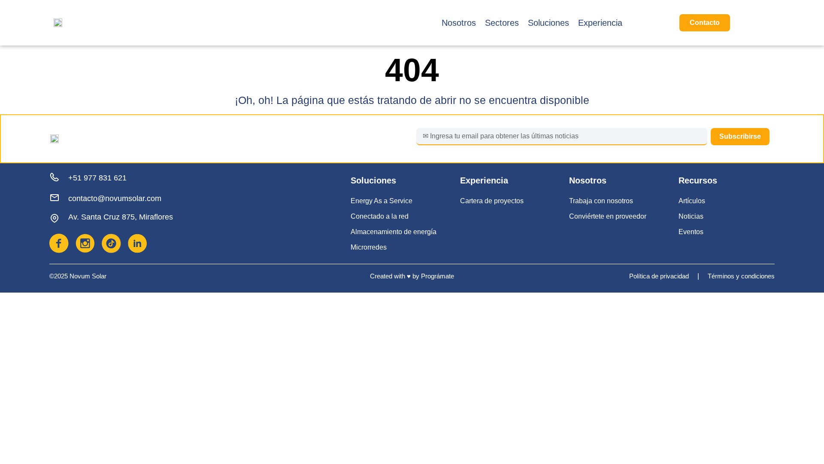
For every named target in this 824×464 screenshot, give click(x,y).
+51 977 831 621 (97, 178)
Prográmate (437, 276)
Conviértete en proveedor (607, 216)
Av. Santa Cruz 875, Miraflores (120, 217)
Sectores (502, 22)
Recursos (698, 180)
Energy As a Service (381, 201)
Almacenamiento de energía (393, 231)
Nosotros (459, 22)
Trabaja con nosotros (601, 201)
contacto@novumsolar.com (114, 198)
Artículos (692, 201)
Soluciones (548, 22)
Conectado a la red (380, 216)
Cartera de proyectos (492, 201)
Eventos (691, 231)
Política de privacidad (659, 276)
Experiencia (600, 22)
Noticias (691, 216)
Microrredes (369, 247)
